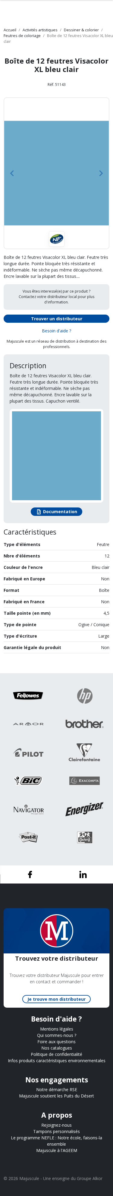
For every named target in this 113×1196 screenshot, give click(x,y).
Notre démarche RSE (56, 1089)
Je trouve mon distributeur (56, 999)
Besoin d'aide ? (56, 331)
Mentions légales (56, 1029)
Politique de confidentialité (56, 1054)
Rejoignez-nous (56, 1125)
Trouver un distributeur (56, 319)
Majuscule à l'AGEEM (56, 1150)
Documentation (56, 512)
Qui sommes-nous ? (56, 1035)
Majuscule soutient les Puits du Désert (56, 1096)
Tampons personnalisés (56, 1131)
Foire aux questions (56, 1041)
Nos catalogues (56, 1048)
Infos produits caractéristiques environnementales (56, 1060)
